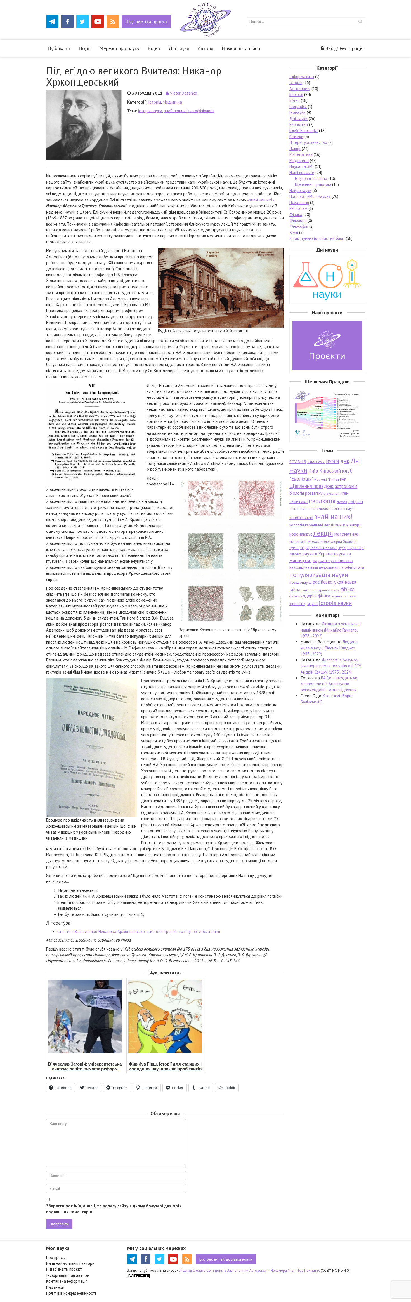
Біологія (296, 94)
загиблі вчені (301, 517)
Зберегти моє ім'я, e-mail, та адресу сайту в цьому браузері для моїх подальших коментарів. (114, 1208)
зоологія (296, 524)
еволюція (322, 500)
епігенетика (298, 508)
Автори (205, 48)
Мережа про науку (119, 48)
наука (342, 548)
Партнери (55, 1287)
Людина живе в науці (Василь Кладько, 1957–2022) (329, 647)
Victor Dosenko (183, 93)
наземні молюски (323, 548)
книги (340, 524)
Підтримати (146, 21)
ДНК (344, 461)
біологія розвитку (305, 493)
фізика (348, 589)
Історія (154, 102)
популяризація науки (318, 575)
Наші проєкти (301, 172)
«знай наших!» (260, 200)
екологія (342, 502)
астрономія (346, 486)
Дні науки (179, 48)
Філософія (298, 226)
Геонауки (297, 112)
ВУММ (332, 461)
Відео (154, 48)
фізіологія (295, 596)
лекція (323, 533)
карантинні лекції (319, 524)
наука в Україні (317, 554)
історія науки (150, 110)
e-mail (225, 1259)
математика (346, 534)
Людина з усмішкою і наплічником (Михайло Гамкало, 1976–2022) (331, 630)
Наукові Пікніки (327, 479)
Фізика (295, 214)
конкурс (353, 524)
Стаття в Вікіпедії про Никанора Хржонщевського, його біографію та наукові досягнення (138, 931)
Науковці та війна (241, 48)
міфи (304, 547)
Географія (298, 106)
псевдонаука (300, 582)
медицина (298, 541)
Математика (301, 154)
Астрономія (299, 88)
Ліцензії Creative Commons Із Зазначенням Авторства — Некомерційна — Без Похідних (249, 1270)
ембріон (355, 501)
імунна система (343, 596)
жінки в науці (344, 508)
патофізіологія (201, 110)
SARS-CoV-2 (316, 462)
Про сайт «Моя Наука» (309, 196)
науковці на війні (303, 567)
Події (85, 48)
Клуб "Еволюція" (303, 130)
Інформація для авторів (68, 1275)
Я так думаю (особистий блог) (317, 238)
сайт (304, 590)
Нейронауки (300, 190)
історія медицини (303, 603)
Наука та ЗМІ (301, 166)
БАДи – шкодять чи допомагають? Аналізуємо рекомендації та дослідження (329, 684)
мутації (294, 548)
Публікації (59, 48)
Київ (313, 471)
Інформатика (301, 76)
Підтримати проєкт (64, 1269)
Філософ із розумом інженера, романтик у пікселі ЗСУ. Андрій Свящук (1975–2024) (331, 666)
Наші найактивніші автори (70, 1263)
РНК (343, 479)
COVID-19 (297, 461)
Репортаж (298, 208)
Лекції (295, 148)
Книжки (296, 136)
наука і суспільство (333, 560)
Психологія (299, 202)
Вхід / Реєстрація (344, 48)
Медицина (172, 102)
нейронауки (328, 567)
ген (345, 493)
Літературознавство (308, 142)
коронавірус (300, 534)
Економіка (298, 124)
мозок (313, 541)
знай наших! (175, 110)
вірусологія (332, 493)
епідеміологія (321, 508)
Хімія (293, 232)
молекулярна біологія (338, 541)
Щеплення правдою (313, 184)
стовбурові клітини (324, 590)
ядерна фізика (316, 596)
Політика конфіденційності (71, 1293)
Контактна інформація (67, 1281)
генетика (298, 501)
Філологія (297, 220)
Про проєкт (56, 1257)
